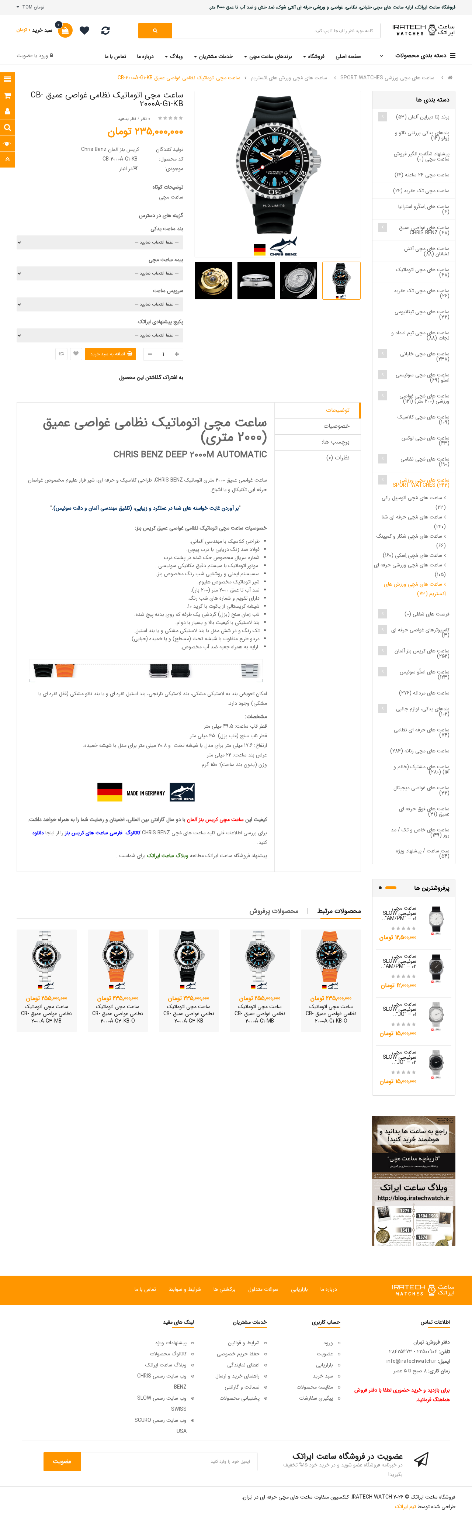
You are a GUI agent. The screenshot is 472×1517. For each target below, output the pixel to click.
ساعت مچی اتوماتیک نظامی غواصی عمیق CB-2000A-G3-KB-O (117, 1014)
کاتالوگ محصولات (168, 1354)
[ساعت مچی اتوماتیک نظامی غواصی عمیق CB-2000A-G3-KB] (189, 960)
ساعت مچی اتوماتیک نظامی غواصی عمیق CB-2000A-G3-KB (188, 1014)
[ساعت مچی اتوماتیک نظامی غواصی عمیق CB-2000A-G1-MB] (260, 960)
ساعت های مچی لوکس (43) (426, 440)
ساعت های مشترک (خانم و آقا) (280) (421, 769)
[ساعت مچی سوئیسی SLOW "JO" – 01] (436, 1016)
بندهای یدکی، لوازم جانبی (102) (423, 711)
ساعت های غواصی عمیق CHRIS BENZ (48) (424, 230)
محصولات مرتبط (339, 911)
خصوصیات (336, 426)
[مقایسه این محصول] (61, 354)
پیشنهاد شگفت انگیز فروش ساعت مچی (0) (422, 156)
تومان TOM (31, 7)
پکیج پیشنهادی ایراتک (160, 322)
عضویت (25, 56)
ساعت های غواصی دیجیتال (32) (421, 790)
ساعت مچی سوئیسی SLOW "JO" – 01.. (399, 1009)
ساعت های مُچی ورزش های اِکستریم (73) (415, 589)
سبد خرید (323, 1376)
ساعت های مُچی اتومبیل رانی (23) (414, 502)
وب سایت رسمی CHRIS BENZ (162, 1381)
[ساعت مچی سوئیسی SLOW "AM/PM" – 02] (436, 968)
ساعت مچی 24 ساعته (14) (422, 175)
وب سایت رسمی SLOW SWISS (162, 1403)
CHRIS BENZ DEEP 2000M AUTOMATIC (190, 455)
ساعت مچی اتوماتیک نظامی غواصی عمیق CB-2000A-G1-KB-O (331, 1014)
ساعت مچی (231, 528)
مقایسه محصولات (314, 1387)
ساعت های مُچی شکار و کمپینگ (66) (411, 541)
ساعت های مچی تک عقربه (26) (422, 293)
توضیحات (338, 410)
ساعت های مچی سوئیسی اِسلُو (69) (423, 377)
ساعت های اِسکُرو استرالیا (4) (424, 209)
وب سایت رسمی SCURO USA (161, 1425)
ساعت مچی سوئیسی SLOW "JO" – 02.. (399, 1057)
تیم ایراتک (405, 1507)
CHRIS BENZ (169, 480)
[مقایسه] (105, 32)
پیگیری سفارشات (316, 1398)
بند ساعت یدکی (166, 229)
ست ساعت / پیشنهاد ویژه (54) (423, 853)
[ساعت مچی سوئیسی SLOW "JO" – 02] (436, 1064)
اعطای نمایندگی (243, 1365)
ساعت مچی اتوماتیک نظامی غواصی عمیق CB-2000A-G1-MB (260, 1014)
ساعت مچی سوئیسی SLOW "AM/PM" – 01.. (399, 913)
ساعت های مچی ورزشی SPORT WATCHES (387, 77)
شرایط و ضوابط (185, 1289)
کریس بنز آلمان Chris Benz (110, 149)
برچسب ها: (336, 442)
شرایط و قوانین (244, 1343)
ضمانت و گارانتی (242, 1387)
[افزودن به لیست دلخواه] (76, 354)
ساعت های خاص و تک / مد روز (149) (420, 832)
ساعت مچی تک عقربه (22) (421, 191)
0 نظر (145, 118)
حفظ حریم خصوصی (238, 1354)
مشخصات (256, 717)
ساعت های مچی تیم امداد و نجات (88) (420, 335)
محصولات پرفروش (274, 911)
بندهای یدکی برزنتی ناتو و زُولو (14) (422, 135)
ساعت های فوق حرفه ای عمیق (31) (424, 811)
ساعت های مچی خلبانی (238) (425, 356)
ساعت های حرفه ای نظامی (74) (422, 732)
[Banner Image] (413, 1181)
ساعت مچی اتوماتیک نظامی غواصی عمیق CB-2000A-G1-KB (179, 77)
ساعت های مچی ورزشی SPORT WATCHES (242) (421, 482)
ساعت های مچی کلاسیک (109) (424, 419)
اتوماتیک (208, 528)
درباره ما (328, 1289)
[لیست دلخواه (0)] (81, 32)
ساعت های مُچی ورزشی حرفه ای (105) (410, 570)
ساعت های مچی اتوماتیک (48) (423, 272)
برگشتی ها (225, 1289)
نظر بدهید (127, 118)
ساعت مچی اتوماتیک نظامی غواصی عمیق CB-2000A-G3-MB (46, 1014)
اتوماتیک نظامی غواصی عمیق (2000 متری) (155, 430)
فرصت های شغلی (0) (427, 614)
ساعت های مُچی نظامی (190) (425, 461)
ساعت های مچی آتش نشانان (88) (427, 251)
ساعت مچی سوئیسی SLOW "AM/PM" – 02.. (398, 961)
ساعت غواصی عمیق (246, 480)
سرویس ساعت (168, 291)
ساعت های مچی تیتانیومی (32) (422, 314)
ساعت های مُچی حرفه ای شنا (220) (414, 522)
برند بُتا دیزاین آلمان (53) (423, 117)
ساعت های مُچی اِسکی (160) (412, 555)
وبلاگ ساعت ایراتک (166, 1365)
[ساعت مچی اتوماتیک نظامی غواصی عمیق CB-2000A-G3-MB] (47, 960)
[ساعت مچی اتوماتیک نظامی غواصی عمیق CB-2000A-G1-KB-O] (331, 960)
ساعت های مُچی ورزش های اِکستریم (289, 77)
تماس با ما (145, 1289)
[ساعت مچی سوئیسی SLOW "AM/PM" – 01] (436, 920)
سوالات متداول (263, 1289)
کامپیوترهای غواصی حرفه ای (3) (420, 632)
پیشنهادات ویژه (171, 1343)
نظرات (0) (338, 457)
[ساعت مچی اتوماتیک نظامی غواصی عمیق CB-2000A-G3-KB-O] (118, 960)
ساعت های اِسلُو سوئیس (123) (425, 674)
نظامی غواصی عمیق (177, 528)
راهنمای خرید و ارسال (237, 1376)
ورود (42, 56)
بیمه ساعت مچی (166, 260)
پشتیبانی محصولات (239, 1398)
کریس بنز (146, 528)
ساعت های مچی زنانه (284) (420, 751)
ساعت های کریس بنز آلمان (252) (422, 653)
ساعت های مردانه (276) (424, 693)
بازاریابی (299, 1289)
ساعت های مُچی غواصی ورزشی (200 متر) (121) (424, 398)
